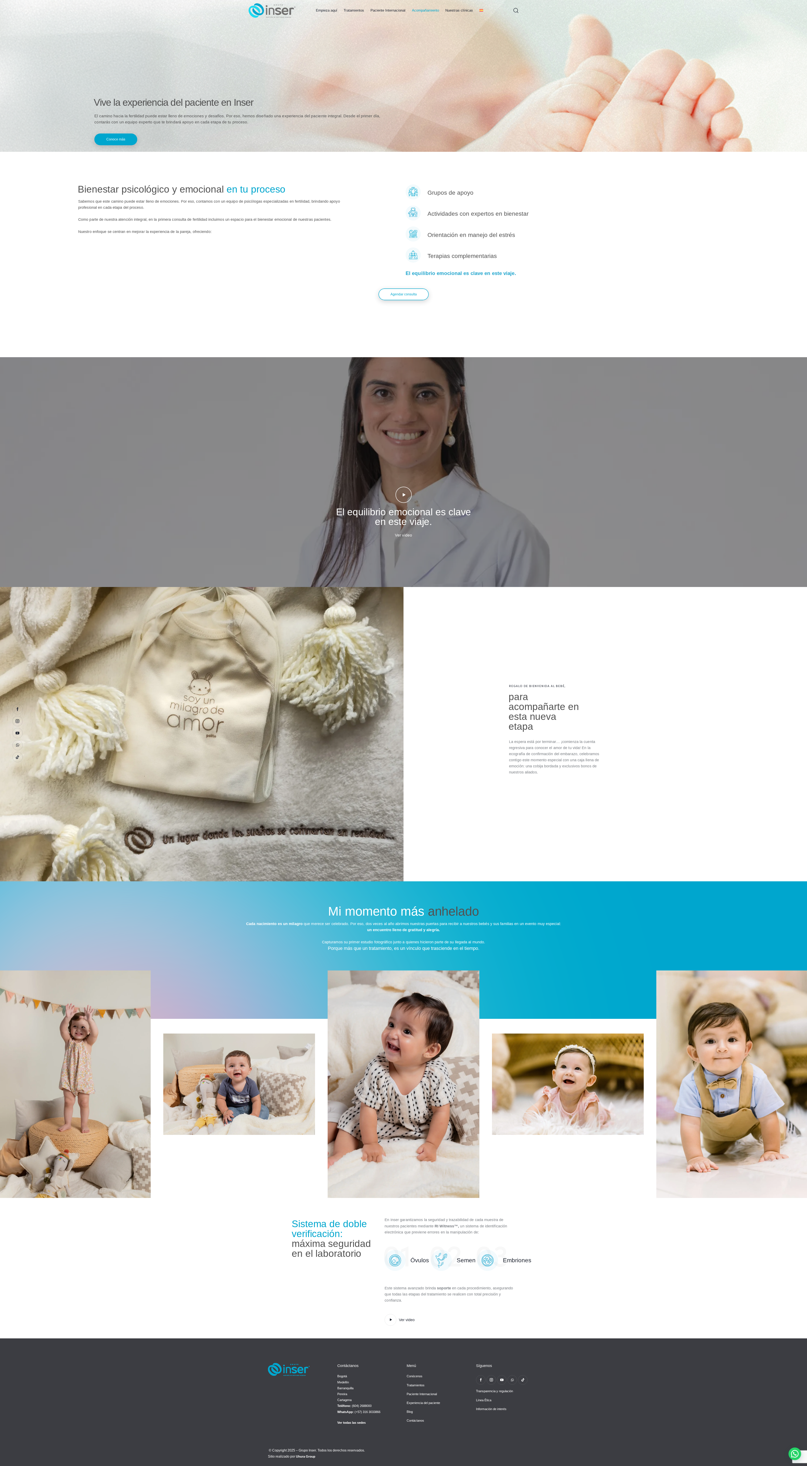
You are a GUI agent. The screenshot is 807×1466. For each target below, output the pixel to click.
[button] (795, 1453)
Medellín (343, 1382)
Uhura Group (305, 1456)
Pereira (342, 1394)
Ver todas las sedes (351, 1422)
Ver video (403, 535)
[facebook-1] (480, 1380)
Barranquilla (345, 1388)
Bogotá (342, 1376)
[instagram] (491, 1380)
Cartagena (344, 1400)
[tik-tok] (522, 1380)
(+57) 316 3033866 (358, 1412)
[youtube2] (501, 1380)
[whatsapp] (512, 1380)
